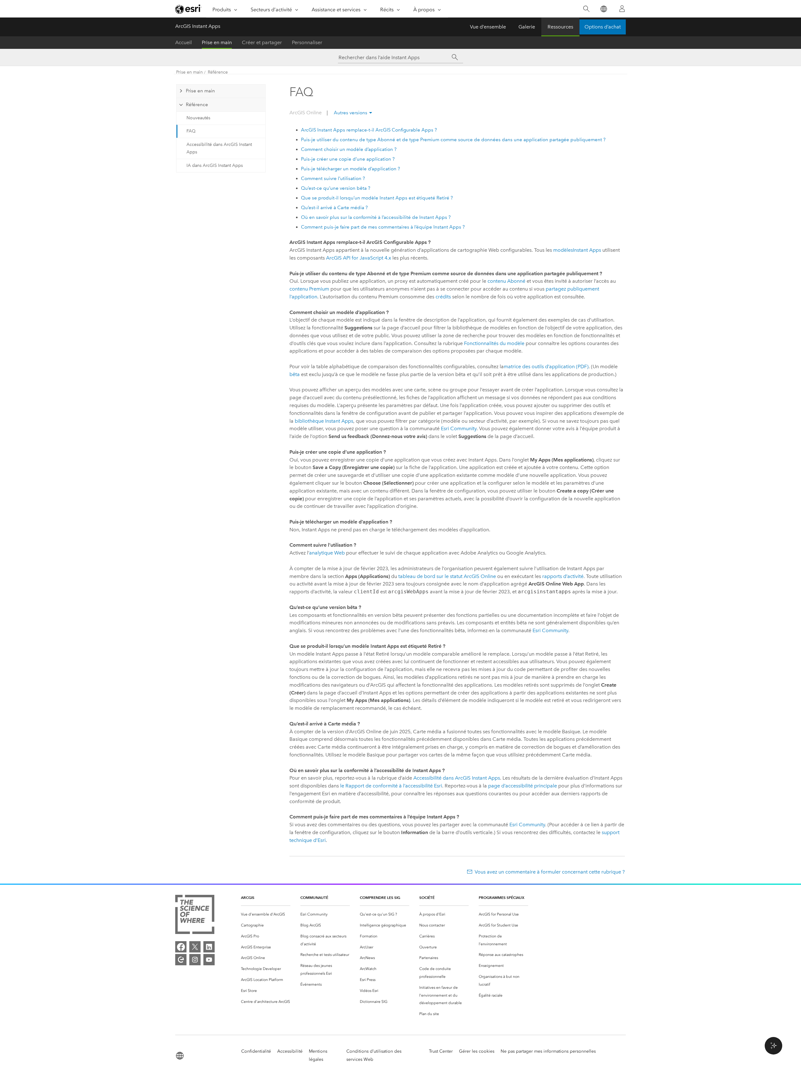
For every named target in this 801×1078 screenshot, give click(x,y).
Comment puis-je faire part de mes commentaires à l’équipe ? (383, 227)
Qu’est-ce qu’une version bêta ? (335, 188)
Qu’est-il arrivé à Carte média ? (334, 207)
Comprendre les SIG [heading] (380, 897)
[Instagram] (195, 959)
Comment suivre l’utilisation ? (333, 178)
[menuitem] (265, 914)
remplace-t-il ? (369, 130)
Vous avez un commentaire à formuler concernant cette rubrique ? (550, 872)
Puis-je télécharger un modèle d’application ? (350, 169)
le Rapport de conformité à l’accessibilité (391, 786)
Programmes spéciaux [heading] (501, 897)
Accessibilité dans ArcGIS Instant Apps (219, 148)
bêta (294, 374)
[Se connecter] (622, 8)
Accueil (183, 42)
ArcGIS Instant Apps (197, 26)
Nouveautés (198, 118)
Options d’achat (602, 27)
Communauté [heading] (314, 897)
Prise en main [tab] (200, 91)
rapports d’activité (563, 576)
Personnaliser (307, 42)
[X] (195, 946)
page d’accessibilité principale (522, 786)
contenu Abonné (506, 281)
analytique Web (327, 553)
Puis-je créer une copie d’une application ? (348, 159)
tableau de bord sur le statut (447, 576)
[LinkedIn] (209, 946)
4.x (358, 258)
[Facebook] (180, 946)
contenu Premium (309, 289)
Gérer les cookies (476, 1051)
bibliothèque (324, 421)
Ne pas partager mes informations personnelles (548, 1051)
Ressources (560, 27)
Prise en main (217, 42)
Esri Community (459, 428)
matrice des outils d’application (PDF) (546, 366)
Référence (218, 72)
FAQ (191, 131)
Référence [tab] (197, 104)
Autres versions (350, 113)
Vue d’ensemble (488, 27)
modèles (577, 250)
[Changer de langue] (603, 9)
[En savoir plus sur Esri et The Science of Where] (194, 915)
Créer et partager (262, 42)
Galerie (526, 27)
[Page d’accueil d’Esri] (188, 9)
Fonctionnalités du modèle (494, 343)
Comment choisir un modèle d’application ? (348, 149)
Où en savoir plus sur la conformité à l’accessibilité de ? (376, 217)
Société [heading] (427, 897)
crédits (443, 297)
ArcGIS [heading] (247, 897)
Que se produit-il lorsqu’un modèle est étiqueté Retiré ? (377, 198)
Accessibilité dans (456, 778)
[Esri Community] (180, 959)
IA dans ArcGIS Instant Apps (214, 165)
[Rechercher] (586, 9)
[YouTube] (209, 959)
